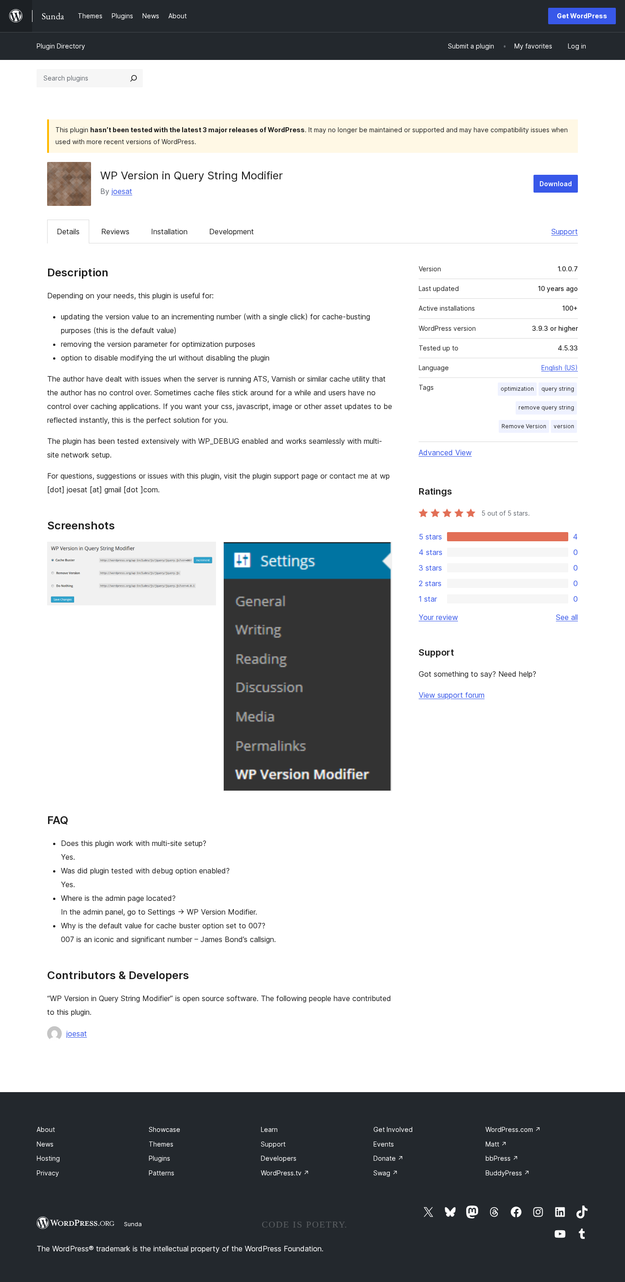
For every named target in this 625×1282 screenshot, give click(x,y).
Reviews (115, 231)
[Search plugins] (133, 78)
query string (557, 388)
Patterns (161, 1173)
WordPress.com (513, 1129)
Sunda (133, 1224)
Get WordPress (582, 16)
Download (555, 184)
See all (567, 617)
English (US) (559, 368)
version (564, 426)
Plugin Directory (61, 46)
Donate (388, 1158)
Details (68, 231)
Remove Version (523, 426)
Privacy (48, 1173)
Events (383, 1144)
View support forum (452, 695)
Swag (385, 1173)
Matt (496, 1144)
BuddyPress (507, 1173)
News (45, 1144)
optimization (517, 388)
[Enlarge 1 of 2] (203, 554)
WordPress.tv (285, 1173)
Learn (269, 1129)
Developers (278, 1158)
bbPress (501, 1158)
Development (231, 231)
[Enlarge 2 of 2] (379, 554)
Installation (169, 231)
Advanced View (445, 452)
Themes (161, 1144)
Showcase (164, 1129)
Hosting (48, 1158)
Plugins (159, 1158)
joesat (122, 191)
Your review (438, 617)
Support (564, 231)
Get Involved (393, 1129)
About (46, 1129)
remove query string (546, 407)
